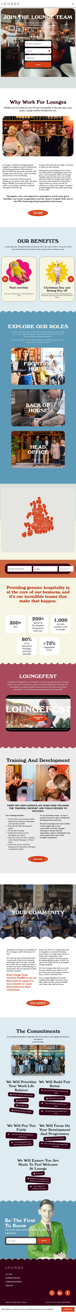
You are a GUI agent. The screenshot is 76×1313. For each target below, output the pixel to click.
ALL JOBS (9, 1274)
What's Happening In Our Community (38, 1003)
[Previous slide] (5, 279)
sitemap (24, 1302)
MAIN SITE (9, 1285)
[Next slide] (70, 279)
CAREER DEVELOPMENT (14, 1282)
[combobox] (34, 569)
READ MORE (38, 859)
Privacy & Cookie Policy (13, 1302)
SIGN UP (44, 1241)
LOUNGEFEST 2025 (38, 718)
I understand (68, 1309)
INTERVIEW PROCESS (13, 1278)
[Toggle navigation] (73, 4)
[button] (25, 536)
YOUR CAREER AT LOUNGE (38, 213)
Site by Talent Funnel (63, 1302)
